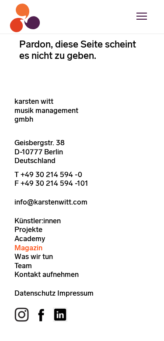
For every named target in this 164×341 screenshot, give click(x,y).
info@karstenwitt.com (50, 202)
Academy (29, 238)
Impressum (75, 293)
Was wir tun (33, 256)
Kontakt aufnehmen (46, 274)
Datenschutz (35, 293)
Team (23, 265)
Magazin (28, 247)
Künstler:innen (37, 220)
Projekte (28, 229)
